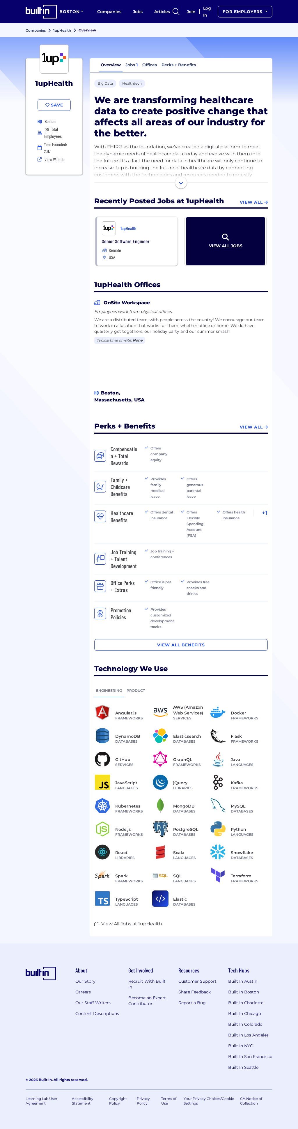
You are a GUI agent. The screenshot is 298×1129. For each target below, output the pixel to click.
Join (191, 11)
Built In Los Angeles (248, 1035)
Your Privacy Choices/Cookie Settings (209, 1100)
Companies (109, 11)
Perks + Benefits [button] (179, 64)
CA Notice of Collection (251, 1100)
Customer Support (197, 981)
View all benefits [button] (181, 645)
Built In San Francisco (250, 1056)
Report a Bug (192, 1002)
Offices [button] (149, 64)
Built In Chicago (244, 1013)
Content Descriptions (97, 1013)
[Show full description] (181, 183)
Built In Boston (243, 992)
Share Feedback (194, 992)
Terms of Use (168, 1100)
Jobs (138, 11)
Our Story (85, 981)
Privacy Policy (143, 1100)
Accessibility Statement (82, 1100)
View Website (55, 159)
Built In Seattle (243, 1067)
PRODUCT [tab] (136, 690)
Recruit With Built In (147, 984)
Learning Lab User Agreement (41, 1100)
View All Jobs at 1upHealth (131, 924)
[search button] (176, 12)
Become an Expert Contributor (147, 1000)
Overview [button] (111, 64)
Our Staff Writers (93, 1002)
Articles (162, 11)
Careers (83, 992)
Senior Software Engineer (125, 241)
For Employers (243, 11)
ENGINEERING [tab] (109, 690)
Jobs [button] (131, 64)
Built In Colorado (245, 1024)
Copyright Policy (118, 1100)
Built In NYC (240, 1045)
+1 (265, 512)
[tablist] (181, 690)
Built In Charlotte (245, 1002)
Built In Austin (242, 981)
